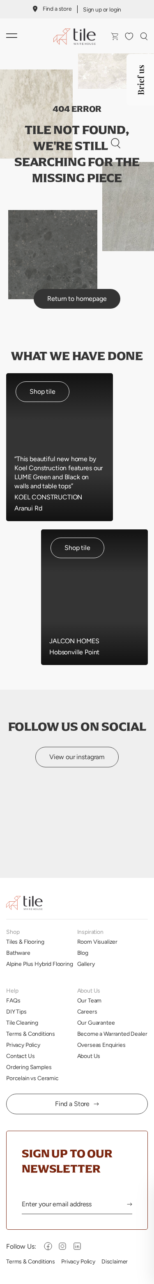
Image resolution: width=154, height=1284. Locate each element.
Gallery (86, 964)
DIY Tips (16, 1011)
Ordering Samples (28, 1067)
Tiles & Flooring (25, 941)
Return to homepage (76, 299)
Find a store (57, 8)
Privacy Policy (23, 1045)
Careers (87, 1011)
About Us (89, 1056)
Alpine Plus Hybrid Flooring (39, 964)
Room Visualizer (97, 941)
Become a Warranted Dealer (112, 1033)
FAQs (13, 1000)
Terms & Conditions (30, 1033)
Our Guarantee (96, 1022)
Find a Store (72, 1104)
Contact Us (20, 1056)
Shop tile (42, 391)
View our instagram (77, 757)
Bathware (18, 952)
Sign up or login (102, 9)
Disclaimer (114, 1261)
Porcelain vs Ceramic (32, 1078)
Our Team (89, 1000)
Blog (82, 952)
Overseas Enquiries (101, 1045)
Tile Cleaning (22, 1022)
